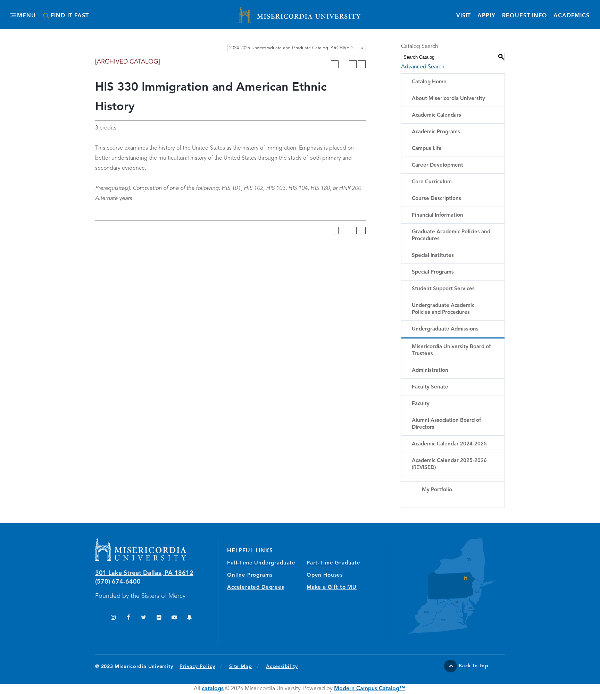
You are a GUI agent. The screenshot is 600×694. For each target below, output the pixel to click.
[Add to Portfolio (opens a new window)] (335, 64)
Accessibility (282, 666)
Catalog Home (429, 82)
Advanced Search (422, 67)
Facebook (128, 618)
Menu (26, 16)
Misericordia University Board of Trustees (451, 350)
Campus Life (427, 148)
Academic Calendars (436, 115)
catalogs (213, 689)
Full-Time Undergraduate (261, 563)
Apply (486, 16)
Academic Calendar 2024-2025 (449, 444)
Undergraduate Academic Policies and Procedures (443, 309)
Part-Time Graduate (333, 563)
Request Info (524, 16)
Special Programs (433, 272)
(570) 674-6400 (118, 582)
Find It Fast (70, 16)
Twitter (144, 618)
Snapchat (189, 618)
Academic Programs (436, 132)
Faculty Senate (430, 387)
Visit (463, 16)
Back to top (474, 665)
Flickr (159, 618)
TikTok (98, 618)
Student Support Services (443, 289)
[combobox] (296, 48)
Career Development (437, 165)
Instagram (113, 618)
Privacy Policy (201, 666)
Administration (430, 370)
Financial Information (437, 215)
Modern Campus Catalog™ (369, 689)
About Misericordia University (448, 98)
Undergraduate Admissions (445, 329)
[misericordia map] (445, 586)
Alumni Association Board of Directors (446, 424)
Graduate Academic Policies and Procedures (451, 235)
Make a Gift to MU (332, 587)
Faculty (421, 404)
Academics (571, 16)
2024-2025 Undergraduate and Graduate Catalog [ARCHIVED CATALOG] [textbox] (297, 48)
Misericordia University (268, 11)
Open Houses (325, 575)
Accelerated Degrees (255, 587)
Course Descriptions (436, 198)
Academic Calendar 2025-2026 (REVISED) (449, 464)
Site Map (240, 666)
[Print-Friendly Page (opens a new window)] (353, 64)
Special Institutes (433, 255)
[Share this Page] (344, 64)
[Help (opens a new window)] (362, 64)
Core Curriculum (432, 182)
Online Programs (250, 575)
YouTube (174, 618)
